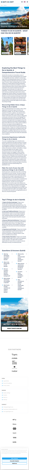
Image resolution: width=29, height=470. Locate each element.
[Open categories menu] (27, 2)
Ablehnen (14, 463)
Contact (5, 395)
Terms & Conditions (7, 383)
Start (2, 5)
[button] (24, 2)
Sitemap (5, 399)
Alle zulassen (14, 458)
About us (5, 397)
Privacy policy (6, 385)
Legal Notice (6, 381)
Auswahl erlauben (14, 461)
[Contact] (22, 2)
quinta (5, 5)
